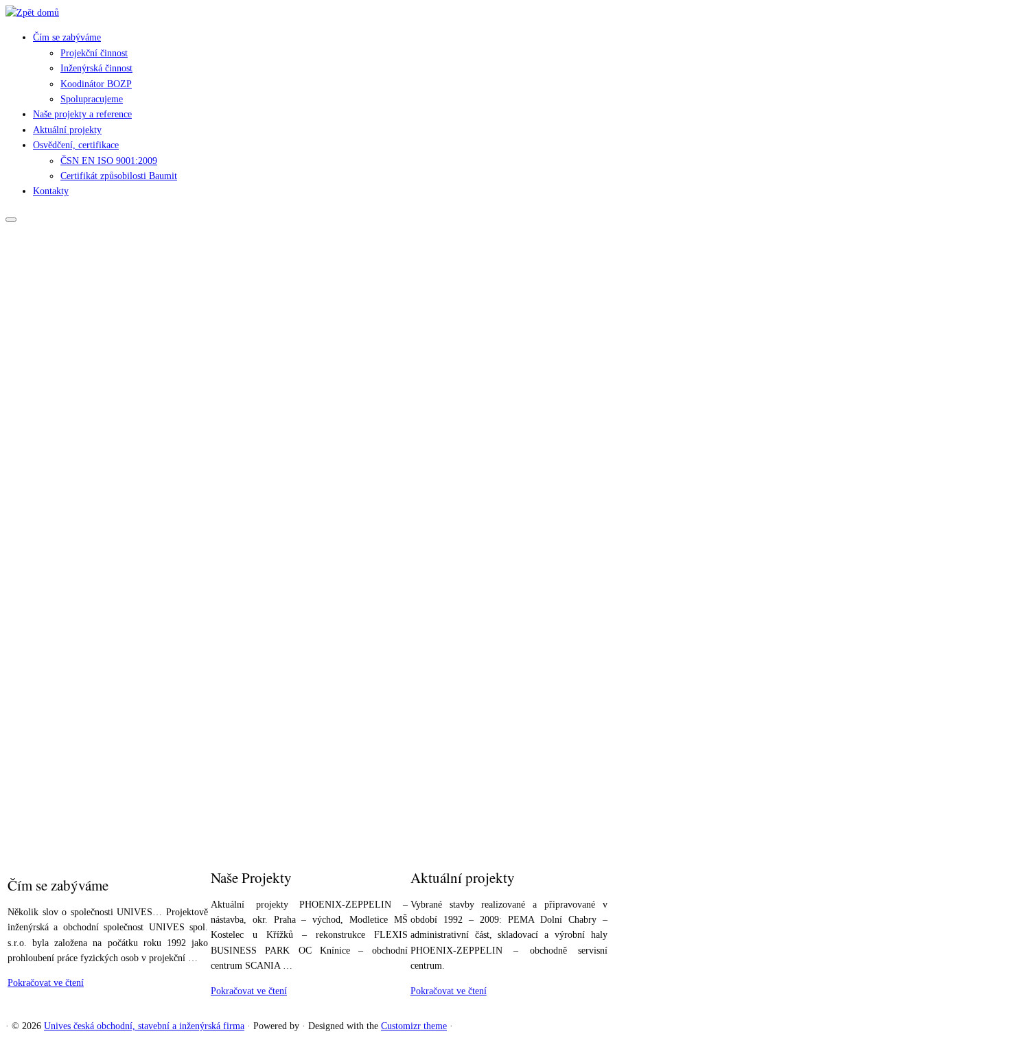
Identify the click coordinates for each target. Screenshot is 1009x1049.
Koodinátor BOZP (96, 84)
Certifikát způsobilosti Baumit (118, 176)
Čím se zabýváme (67, 37)
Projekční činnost (94, 53)
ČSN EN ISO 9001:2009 (108, 161)
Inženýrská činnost (96, 68)
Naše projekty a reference (82, 114)
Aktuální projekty (67, 130)
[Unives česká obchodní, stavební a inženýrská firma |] (32, 13)
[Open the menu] (10, 219)
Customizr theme (414, 1026)
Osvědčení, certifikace (76, 145)
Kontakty (51, 191)
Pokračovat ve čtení (46, 983)
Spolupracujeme (91, 99)
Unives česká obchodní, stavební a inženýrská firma (144, 1026)
